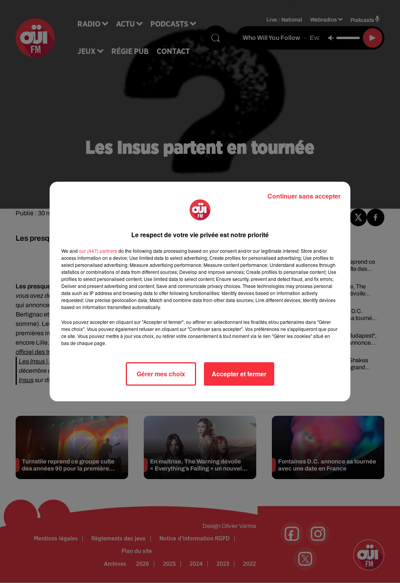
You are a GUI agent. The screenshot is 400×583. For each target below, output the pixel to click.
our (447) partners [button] (98, 250)
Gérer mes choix (161, 373)
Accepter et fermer (239, 373)
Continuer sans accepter (304, 195)
